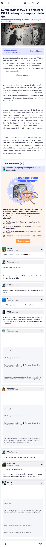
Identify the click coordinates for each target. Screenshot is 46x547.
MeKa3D (9, 482)
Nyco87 (9, 248)
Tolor (8, 330)
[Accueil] (5, 3)
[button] (43, 3)
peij (8, 261)
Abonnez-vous (23, 241)
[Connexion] (37, 3)
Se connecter (11, 170)
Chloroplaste (11, 388)
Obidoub (9, 311)
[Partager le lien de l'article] (5, 544)
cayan (9, 284)
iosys (8, 451)
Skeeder (9, 299)
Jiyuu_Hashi (11, 463)
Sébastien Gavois (10, 50)
